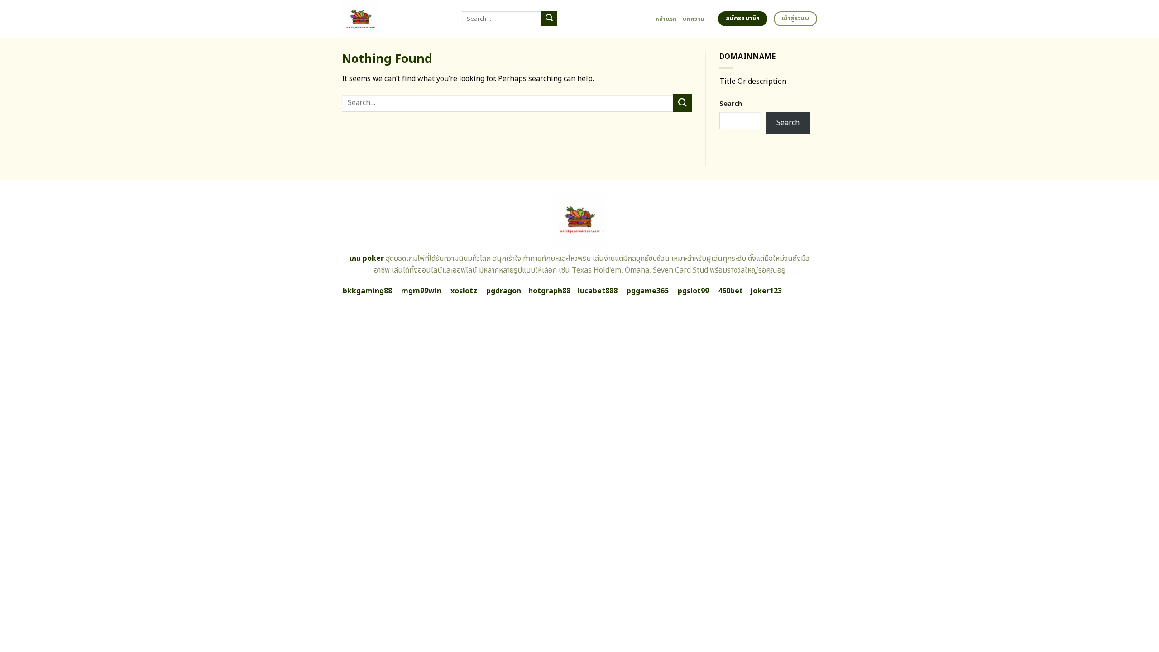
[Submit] (549, 19)
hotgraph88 (549, 291)
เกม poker (367, 258)
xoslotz (463, 291)
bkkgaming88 (367, 291)
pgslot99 (693, 291)
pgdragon (503, 291)
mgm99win (421, 291)
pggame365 (648, 291)
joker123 (766, 291)
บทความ (693, 19)
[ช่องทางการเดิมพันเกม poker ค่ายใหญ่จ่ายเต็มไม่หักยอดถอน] (395, 19)
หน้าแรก (666, 19)
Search (730, 104)
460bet (730, 291)
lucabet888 (598, 291)
